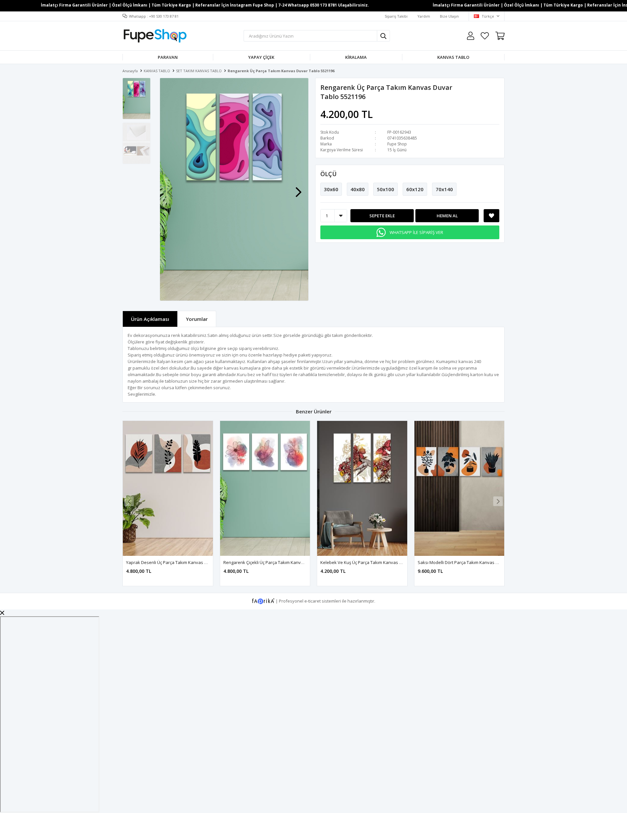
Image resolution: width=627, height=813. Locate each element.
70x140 (444, 189)
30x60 (331, 189)
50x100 (385, 189)
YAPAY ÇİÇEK (261, 57)
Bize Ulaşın (449, 16)
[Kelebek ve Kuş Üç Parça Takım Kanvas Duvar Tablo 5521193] (362, 488)
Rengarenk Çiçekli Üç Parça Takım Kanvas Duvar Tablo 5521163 (285, 562)
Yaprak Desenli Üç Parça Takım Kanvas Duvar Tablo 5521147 (185, 562)
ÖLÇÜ (328, 174)
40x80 (357, 189)
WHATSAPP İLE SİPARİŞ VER (416, 232)
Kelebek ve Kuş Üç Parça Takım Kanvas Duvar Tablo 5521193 (380, 562)
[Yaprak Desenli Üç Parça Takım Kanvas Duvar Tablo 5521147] (168, 488)
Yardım (423, 16)
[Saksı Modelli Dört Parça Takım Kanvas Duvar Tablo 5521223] (459, 488)
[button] (298, 188)
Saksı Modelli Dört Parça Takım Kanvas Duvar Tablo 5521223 (477, 562)
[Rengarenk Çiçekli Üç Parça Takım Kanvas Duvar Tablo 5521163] (265, 488)
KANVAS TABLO (453, 57)
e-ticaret (312, 601)
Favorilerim (485, 36)
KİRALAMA (356, 57)
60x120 (415, 189)
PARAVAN (168, 57)
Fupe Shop (397, 144)
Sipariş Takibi (396, 16)
